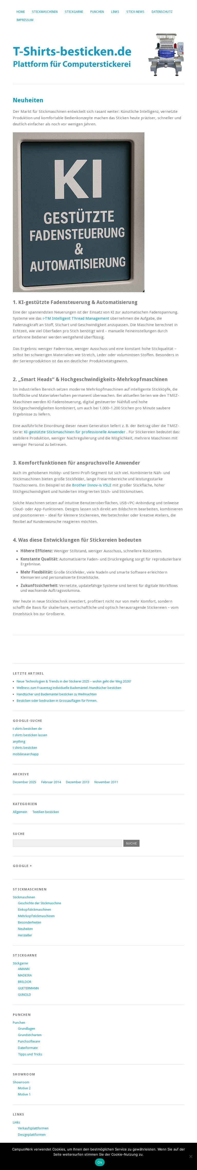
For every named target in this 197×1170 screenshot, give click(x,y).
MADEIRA (25, 975)
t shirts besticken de (27, 729)
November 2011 (106, 782)
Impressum (24, 20)
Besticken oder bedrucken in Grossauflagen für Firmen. (57, 701)
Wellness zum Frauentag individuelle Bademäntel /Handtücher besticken (69, 688)
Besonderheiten (29, 922)
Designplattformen (32, 1135)
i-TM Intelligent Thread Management (76, 318)
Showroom (21, 1082)
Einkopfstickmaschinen (34, 909)
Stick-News (135, 12)
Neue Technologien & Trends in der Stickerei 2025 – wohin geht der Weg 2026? (74, 681)
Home (20, 12)
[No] (190, 1156)
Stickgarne (74, 12)
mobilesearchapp (26, 754)
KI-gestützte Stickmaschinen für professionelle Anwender (75, 432)
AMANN (23, 969)
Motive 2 (24, 1088)
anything (19, 741)
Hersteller (25, 935)
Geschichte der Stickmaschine (39, 903)
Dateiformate (28, 1048)
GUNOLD (24, 995)
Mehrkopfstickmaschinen (36, 916)
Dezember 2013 (77, 782)
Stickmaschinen (45, 12)
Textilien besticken (45, 812)
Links (115, 12)
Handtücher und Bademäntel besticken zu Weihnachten (57, 694)
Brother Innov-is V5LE (92, 485)
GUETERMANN (28, 988)
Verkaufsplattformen (33, 1128)
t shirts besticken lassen (30, 735)
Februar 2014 (51, 782)
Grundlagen (26, 1028)
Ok (99, 1162)
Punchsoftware (29, 1041)
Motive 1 (24, 1094)
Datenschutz (162, 12)
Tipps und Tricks (30, 1054)
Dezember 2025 (24, 782)
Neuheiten (25, 929)
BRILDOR (24, 982)
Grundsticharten (30, 1035)
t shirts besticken (25, 748)
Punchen (97, 12)
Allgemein (20, 812)
